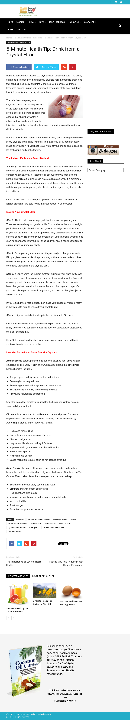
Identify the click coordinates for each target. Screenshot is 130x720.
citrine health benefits (17, 523)
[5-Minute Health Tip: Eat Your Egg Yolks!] (71, 591)
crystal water (65, 523)
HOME (10, 22)
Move (41, 22)
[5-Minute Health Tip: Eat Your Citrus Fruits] (18, 594)
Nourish (20, 22)
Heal (31, 22)
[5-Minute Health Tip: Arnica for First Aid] (44, 590)
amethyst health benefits (39, 520)
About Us (74, 22)
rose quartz (34, 527)
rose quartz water (15, 531)
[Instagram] (116, 2)
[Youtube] (121, 2)
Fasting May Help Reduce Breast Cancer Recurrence (66, 563)
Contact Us (90, 22)
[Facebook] (110, 2)
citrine (73, 520)
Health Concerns (57, 22)
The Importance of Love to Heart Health (23, 563)
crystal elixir (50, 523)
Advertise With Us (17, 30)
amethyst (20, 520)
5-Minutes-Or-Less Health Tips (18, 42)
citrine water (36, 523)
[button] (120, 26)
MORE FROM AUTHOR (43, 576)
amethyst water (60, 520)
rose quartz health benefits (55, 527)
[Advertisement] (86, 11)
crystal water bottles (17, 527)
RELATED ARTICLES (18, 576)
